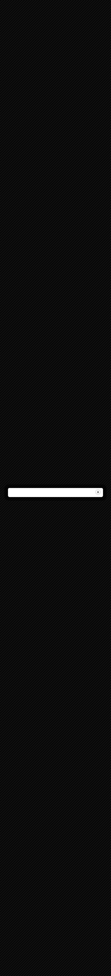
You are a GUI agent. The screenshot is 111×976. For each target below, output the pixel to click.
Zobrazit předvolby (55, 514)
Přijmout (55, 500)
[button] (103, 459)
